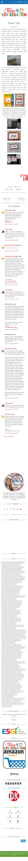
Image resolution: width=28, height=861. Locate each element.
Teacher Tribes (15, 689)
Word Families (6, 703)
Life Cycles (5, 628)
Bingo (21, 567)
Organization (17, 645)
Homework (5, 613)
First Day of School (7, 601)
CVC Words (21, 572)
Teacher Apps (15, 684)
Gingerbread (5, 608)
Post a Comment (8, 436)
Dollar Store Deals (17, 586)
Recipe (22, 662)
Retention (5, 664)
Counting (13, 584)
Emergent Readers (14, 591)
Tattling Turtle (6, 684)
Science (12, 667)
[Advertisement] (14, 454)
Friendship (5, 606)
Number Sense (16, 640)
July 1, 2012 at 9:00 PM (11, 284)
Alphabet (21, 562)
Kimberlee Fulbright (11, 245)
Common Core (17, 581)
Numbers (4, 642)
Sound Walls (19, 674)
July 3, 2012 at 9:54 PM (11, 433)
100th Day (4, 562)
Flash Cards (18, 601)
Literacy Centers (6, 630)
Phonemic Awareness (14, 650)
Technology (19, 691)
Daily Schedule (6, 586)
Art (19, 564)
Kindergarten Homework (8, 623)
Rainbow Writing (6, 662)
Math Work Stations (7, 635)
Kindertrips (8, 210)
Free (14, 603)
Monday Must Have (19, 635)
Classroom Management (17, 579)
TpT (12, 696)
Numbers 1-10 (11, 642)
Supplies (18, 679)
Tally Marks (5, 681)
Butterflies (13, 572)
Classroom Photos (7, 581)
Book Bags (5, 569)
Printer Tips (17, 657)
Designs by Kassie (8, 853)
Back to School (14, 567)
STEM (16, 664)
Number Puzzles (6, 640)
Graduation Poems (7, 611)
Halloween (17, 611)
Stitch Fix (4, 679)
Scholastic (5, 667)
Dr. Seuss (14, 589)
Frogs (11, 606)
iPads (9, 706)
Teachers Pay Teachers (8, 691)
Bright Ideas (5, 572)
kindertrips (8, 222)
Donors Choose (6, 589)
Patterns (22, 647)
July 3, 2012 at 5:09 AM (11, 329)
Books (10, 569)
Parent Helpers (14, 647)
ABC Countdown (13, 562)
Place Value (11, 652)
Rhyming (11, 664)
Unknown (8, 414)
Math (23, 630)
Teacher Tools (6, 689)
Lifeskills (12, 628)
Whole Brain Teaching (8, 701)
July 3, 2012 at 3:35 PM (11, 398)
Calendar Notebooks (14, 574)
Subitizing (12, 679)
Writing (21, 703)
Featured (15, 596)
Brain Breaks (17, 569)
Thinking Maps (6, 696)
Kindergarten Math (7, 625)
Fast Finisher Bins (7, 596)
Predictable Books (7, 657)
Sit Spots (22, 669)
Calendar (4, 574)
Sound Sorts (11, 674)
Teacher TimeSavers (11, 282)
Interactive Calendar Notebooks (11, 618)
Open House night (7, 645)
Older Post (21, 198)
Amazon (4, 564)
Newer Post (7, 198)
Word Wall (14, 703)
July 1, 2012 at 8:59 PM (11, 251)
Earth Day (4, 591)
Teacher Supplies (16, 686)
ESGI (20, 589)
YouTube (4, 706)
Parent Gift (5, 647)
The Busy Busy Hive (11, 327)
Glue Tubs (13, 608)
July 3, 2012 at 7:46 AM (11, 343)
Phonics (4, 652)
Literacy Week (17, 630)
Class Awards (5, 579)
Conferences (5, 584)
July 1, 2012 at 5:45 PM (11, 240)
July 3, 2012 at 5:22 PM (11, 409)
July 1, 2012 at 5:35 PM (11, 224)
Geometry (16, 606)
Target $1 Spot (14, 681)
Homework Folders (15, 613)
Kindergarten (5, 620)
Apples (10, 564)
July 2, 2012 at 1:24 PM (11, 299)
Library (21, 625)
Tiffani (7, 229)
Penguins (4, 650)
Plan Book (19, 652)
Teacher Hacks (6, 686)
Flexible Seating (6, 603)
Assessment (5, 567)
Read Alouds (16, 662)
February (22, 596)
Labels (16, 625)
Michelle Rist (9, 349)
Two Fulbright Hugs (11, 281)
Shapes (17, 667)
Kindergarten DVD (16, 620)
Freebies (19, 603)
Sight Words (14, 669)
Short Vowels (6, 669)
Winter (17, 701)
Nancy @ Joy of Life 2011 (12, 431)
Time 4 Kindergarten (15, 852)
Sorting (4, 674)
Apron (14, 564)
